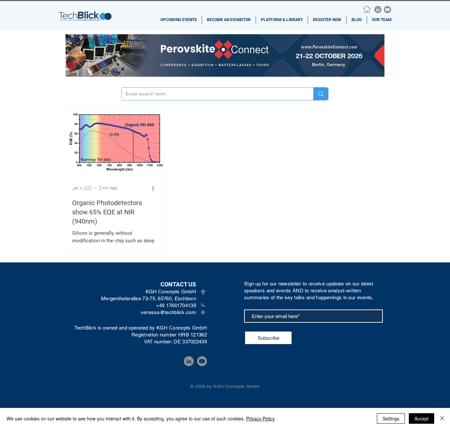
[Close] (442, 418)
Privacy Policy (260, 418)
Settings (390, 418)
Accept (421, 418)
